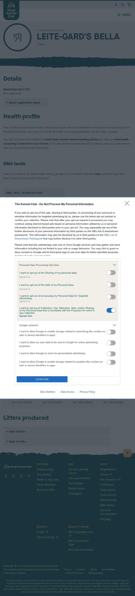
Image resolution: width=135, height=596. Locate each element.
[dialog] (67, 298)
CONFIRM (42, 379)
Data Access (67, 391)
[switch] (111, 272)
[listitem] (67, 265)
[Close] (128, 204)
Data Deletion (47, 391)
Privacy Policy (87, 391)
